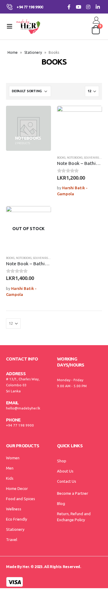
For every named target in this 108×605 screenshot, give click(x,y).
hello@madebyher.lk (23, 408)
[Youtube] (78, 7)
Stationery (33, 52)
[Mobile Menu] (9, 26)
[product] (79, 128)
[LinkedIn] (97, 7)
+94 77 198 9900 (20, 425)
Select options (92, 115)
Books (61, 157)
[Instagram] (88, 7)
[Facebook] (69, 7)
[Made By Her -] (28, 26)
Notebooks (74, 157)
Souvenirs (91, 157)
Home (13, 52)
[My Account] (96, 20)
